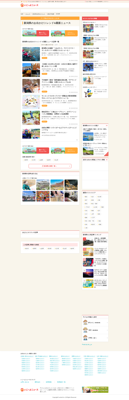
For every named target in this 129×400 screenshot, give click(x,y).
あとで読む (89, 1)
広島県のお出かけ (89, 358)
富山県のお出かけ (40, 366)
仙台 (92, 196)
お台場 (95, 207)
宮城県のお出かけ (26, 360)
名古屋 (99, 196)
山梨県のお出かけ (40, 360)
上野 (92, 214)
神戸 (86, 200)
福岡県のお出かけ (102, 358)
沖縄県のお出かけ (102, 372)
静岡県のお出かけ (66, 364)
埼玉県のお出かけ (54, 364)
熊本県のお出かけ (102, 364)
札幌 (102, 207)
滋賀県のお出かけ (77, 368)
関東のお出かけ (53, 356)
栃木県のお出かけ (54, 368)
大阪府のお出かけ (77, 358)
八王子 (93, 217)
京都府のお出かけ (77, 360)
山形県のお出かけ (26, 368)
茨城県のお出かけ (54, 370)
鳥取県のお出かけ (89, 364)
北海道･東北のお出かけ (27, 356)
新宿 (92, 200)
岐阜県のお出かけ (66, 360)
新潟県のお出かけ (40, 362)
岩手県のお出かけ (26, 364)
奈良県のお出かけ (77, 364)
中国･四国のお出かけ (89, 356)
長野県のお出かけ (40, 358)
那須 (86, 203)
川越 (99, 221)
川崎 (99, 200)
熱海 (99, 214)
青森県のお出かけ (26, 362)
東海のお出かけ (65, 356)
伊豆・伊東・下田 (89, 221)
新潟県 (49, 248)
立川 (86, 214)
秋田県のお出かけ (26, 366)
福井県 (72, 248)
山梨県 (42, 248)
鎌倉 (86, 217)
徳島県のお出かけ (89, 374)
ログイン (106, 1)
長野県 (34, 248)
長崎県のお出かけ (102, 362)
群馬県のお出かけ (54, 366)
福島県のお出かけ (26, 370)
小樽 (86, 228)
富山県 (65, 248)
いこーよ (25, 1)
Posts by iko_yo (87, 344)
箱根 (92, 210)
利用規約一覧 (61, 382)
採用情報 (49, 382)
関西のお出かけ (76, 356)
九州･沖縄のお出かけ (102, 356)
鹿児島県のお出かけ (102, 370)
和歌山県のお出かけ (77, 366)
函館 (100, 224)
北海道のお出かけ (26, 358)
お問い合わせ (25, 382)
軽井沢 (27, 248)
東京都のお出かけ (54, 358)
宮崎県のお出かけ (102, 368)
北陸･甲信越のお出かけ (41, 356)
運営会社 (37, 382)
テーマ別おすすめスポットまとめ (50, 18)
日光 (86, 210)
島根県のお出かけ (89, 366)
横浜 (86, 196)
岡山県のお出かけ (89, 360)
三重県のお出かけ (66, 362)
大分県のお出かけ (102, 366)
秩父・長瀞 (94, 203)
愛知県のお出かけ (66, 358)
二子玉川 (87, 207)
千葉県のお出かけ (54, 362)
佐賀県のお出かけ (102, 360)
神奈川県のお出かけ (55, 360)
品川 (99, 210)
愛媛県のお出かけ (89, 368)
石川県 (57, 248)
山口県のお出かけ (89, 362)
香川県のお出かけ (89, 372)
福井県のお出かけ (40, 368)
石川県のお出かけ (40, 364)
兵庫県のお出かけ (77, 362)
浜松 (86, 224)
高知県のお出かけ (89, 370)
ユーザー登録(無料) (97, 1)
